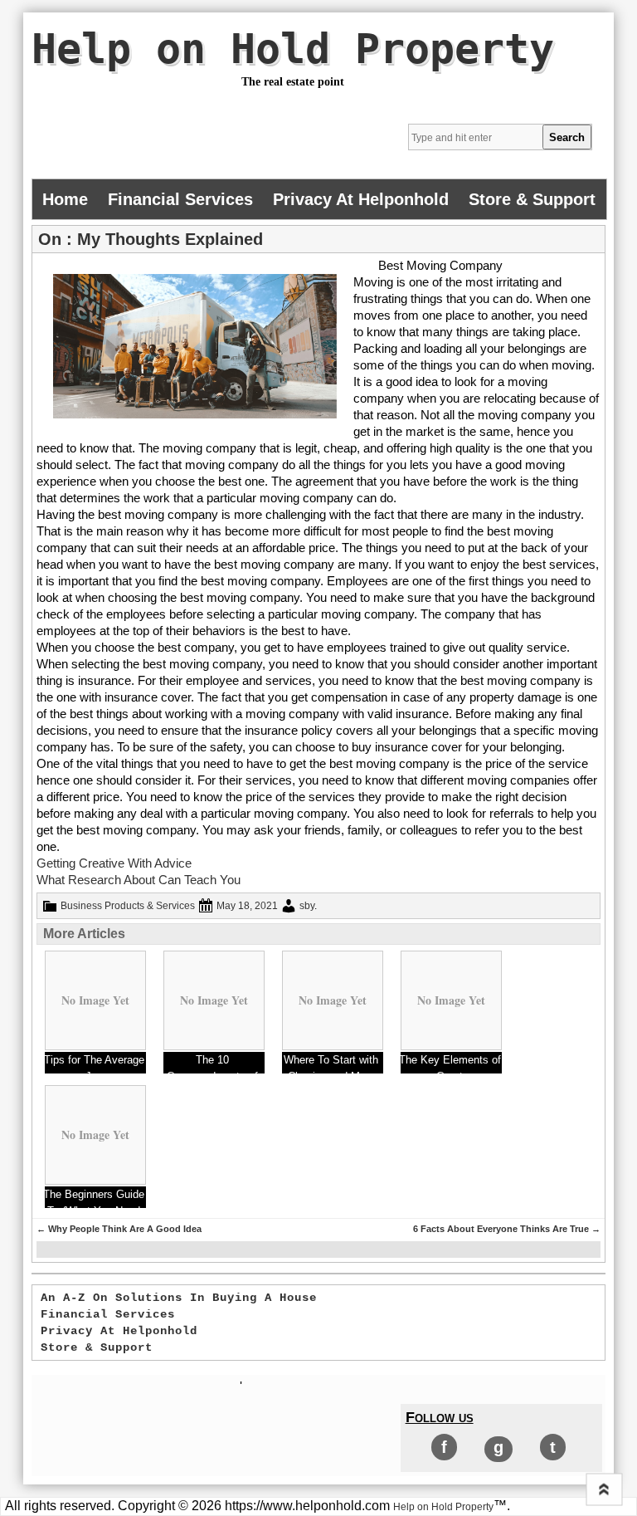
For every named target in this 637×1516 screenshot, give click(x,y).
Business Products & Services (128, 906)
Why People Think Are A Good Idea (119, 1229)
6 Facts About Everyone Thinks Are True (507, 1229)
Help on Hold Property (293, 49)
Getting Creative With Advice (114, 863)
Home (65, 199)
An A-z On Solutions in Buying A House (179, 1297)
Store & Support (532, 199)
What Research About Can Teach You (138, 880)
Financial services (180, 199)
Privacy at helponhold (361, 199)
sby (306, 906)
